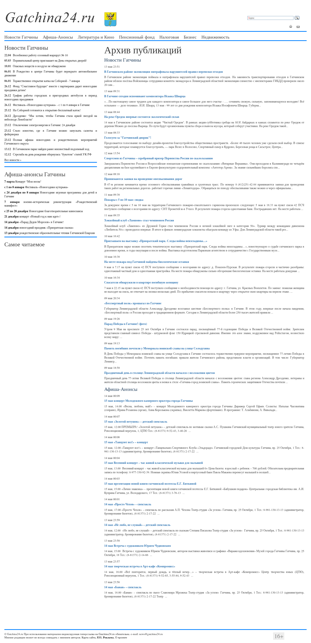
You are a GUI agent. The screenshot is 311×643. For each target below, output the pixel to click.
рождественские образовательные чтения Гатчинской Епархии (49, 233)
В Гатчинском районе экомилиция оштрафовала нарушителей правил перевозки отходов (163, 72)
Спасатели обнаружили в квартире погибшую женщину (141, 282)
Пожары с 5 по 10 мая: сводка (123, 200)
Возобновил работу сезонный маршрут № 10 (40, 55)
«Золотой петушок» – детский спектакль (135, 421)
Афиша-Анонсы (58, 37)
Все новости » (12, 160)
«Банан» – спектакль (122, 587)
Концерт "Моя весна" (22, 181)
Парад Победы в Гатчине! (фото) (125, 324)
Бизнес (190, 37)
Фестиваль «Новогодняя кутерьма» (36, 187)
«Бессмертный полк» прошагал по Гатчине (132, 303)
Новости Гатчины (21, 37)
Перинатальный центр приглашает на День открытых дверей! (50, 60)
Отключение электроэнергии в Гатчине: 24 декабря (44, 125)
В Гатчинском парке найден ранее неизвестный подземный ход (51, 149)
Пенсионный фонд (137, 37)
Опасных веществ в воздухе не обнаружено (39, 66)
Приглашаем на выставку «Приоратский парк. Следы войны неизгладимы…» (155, 241)
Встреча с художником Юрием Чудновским (137, 546)
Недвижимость (215, 37)
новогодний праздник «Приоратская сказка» (39, 227)
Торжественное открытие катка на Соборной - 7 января (46, 81)
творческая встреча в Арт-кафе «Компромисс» (139, 566)
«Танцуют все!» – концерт (126, 442)
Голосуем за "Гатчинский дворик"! (127, 138)
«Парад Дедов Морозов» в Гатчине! (34, 222)
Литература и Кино (96, 37)
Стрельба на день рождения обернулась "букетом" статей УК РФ (52, 154)
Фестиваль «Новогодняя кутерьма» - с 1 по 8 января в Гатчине (51, 105)
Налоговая (169, 37)
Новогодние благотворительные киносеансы (43, 211)
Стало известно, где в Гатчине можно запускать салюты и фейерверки (50, 132)
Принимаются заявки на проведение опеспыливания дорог (143, 179)
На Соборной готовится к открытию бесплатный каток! (47, 110)
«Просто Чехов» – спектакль (127, 504)
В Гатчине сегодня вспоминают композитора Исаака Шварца (144, 96)
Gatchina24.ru (107, 634)
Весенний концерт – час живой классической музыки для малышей (153, 463)
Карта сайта (88, 637)
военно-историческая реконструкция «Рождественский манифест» (50, 204)
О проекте (121, 637)
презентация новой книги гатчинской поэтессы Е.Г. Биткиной (150, 484)
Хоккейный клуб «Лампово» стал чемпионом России (139, 220)
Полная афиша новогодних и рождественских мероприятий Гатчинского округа (50, 141)
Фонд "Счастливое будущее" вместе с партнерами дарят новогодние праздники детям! (50, 88)
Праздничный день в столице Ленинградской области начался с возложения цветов (159, 373)
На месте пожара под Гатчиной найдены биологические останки (146, 262)
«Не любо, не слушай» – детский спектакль (137, 525)
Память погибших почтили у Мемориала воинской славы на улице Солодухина (157, 348)
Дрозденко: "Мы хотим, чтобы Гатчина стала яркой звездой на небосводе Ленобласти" (50, 117)
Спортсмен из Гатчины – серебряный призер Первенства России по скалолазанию (158, 158)
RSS (99, 637)
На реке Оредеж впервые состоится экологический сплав (141, 117)
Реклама (108, 637)
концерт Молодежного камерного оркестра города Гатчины (148, 401)
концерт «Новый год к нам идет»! (32, 216)
